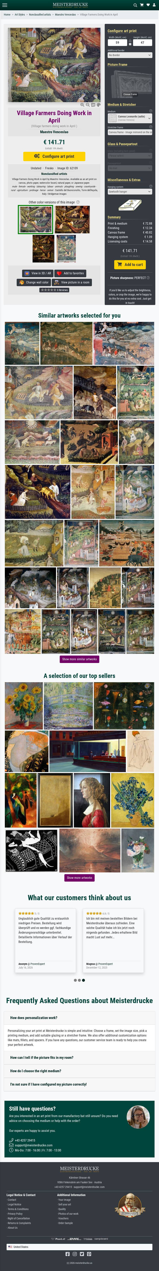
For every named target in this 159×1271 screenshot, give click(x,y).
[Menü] (5, 5)
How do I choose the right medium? (35, 1071)
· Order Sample (65, 1223)
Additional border (116, 50)
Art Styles (20, 14)
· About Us (12, 1227)
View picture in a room (74, 282)
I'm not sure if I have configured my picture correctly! (48, 1084)
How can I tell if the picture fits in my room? (41, 1057)
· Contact (11, 1199)
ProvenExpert (37, 964)
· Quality (61, 1209)
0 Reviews (62, 290)
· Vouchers (62, 1218)
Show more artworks (79, 878)
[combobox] (130, 55)
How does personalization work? (33, 1018)
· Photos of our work (67, 1213)
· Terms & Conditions (18, 1209)
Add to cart (132, 264)
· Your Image (64, 1199)
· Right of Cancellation (18, 1218)
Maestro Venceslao (65, 14)
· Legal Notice (14, 1204)
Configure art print (57, 156)
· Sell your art (64, 1204)
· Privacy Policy (14, 1213)
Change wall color (36, 282)
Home (7, 14)
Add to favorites (72, 273)
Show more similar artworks (79, 659)
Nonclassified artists (40, 14)
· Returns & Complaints (19, 1223)
